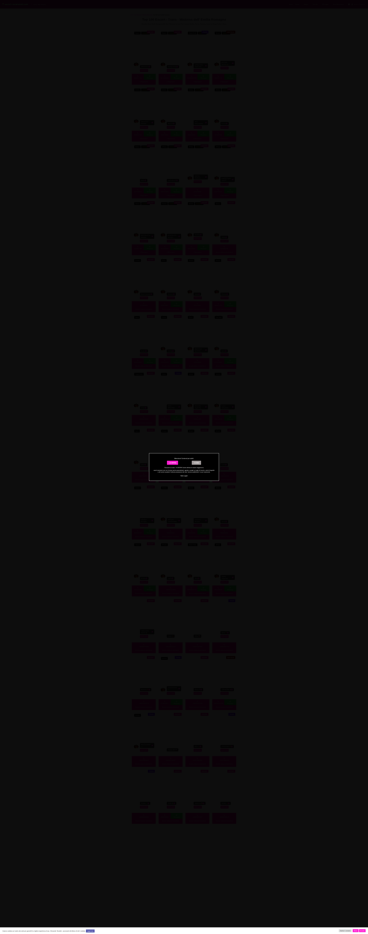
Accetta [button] (362, 931)
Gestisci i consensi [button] (345, 931)
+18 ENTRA (172, 463)
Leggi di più (90, 931)
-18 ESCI (196, 463)
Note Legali (184, 476)
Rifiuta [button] (355, 931)
